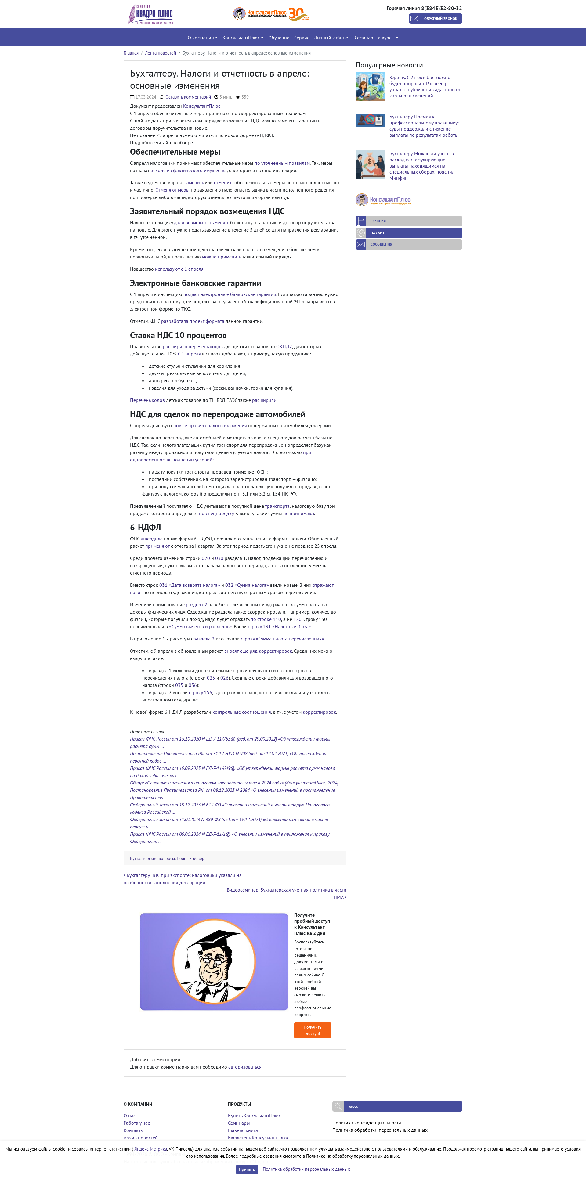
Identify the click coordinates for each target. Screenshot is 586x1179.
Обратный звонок (441, 18)
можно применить (221, 257)
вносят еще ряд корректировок (258, 651)
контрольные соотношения (241, 712)
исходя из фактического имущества (188, 170)
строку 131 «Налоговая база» (279, 626)
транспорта (277, 506)
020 (206, 558)
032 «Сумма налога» (247, 585)
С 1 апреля (189, 354)
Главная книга (243, 1130)
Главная (131, 53)
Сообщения (381, 244)
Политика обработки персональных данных (380, 1130)
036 (193, 685)
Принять (247, 1169)
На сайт (378, 232)
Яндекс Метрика (150, 1149)
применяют (157, 546)
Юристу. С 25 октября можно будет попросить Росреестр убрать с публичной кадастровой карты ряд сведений (424, 86)
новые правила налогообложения (210, 425)
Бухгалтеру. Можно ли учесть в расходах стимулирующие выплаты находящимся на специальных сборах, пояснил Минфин (421, 165)
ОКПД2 (284, 346)
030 (219, 558)
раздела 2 (196, 604)
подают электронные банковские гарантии (229, 294)
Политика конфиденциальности (366, 1123)
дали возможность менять (201, 222)
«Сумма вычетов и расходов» (200, 626)
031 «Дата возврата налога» (189, 585)
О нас (130, 1115)
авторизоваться (245, 1067)
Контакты (134, 1130)
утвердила (152, 538)
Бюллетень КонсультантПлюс (258, 1137)
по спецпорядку (216, 513)
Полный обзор (190, 858)
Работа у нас (137, 1123)
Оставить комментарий (188, 97)
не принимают (298, 513)
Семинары (239, 1123)
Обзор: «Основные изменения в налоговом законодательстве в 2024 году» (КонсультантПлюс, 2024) (234, 783)
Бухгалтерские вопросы (152, 858)
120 (297, 619)
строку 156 (200, 692)
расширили (264, 400)
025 (211, 678)
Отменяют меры (172, 190)
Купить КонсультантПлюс (254, 1115)
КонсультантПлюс (201, 106)
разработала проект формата (192, 321)
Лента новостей (160, 53)
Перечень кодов (147, 400)
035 (179, 685)
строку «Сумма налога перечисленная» (282, 639)
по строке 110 (266, 619)
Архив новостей (141, 1137)
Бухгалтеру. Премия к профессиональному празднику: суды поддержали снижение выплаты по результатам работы (424, 126)
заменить (194, 182)
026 (224, 678)
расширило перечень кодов (193, 346)
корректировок (319, 712)
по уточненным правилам (282, 163)
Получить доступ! (313, 1030)
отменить (223, 182)
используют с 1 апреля (179, 269)
